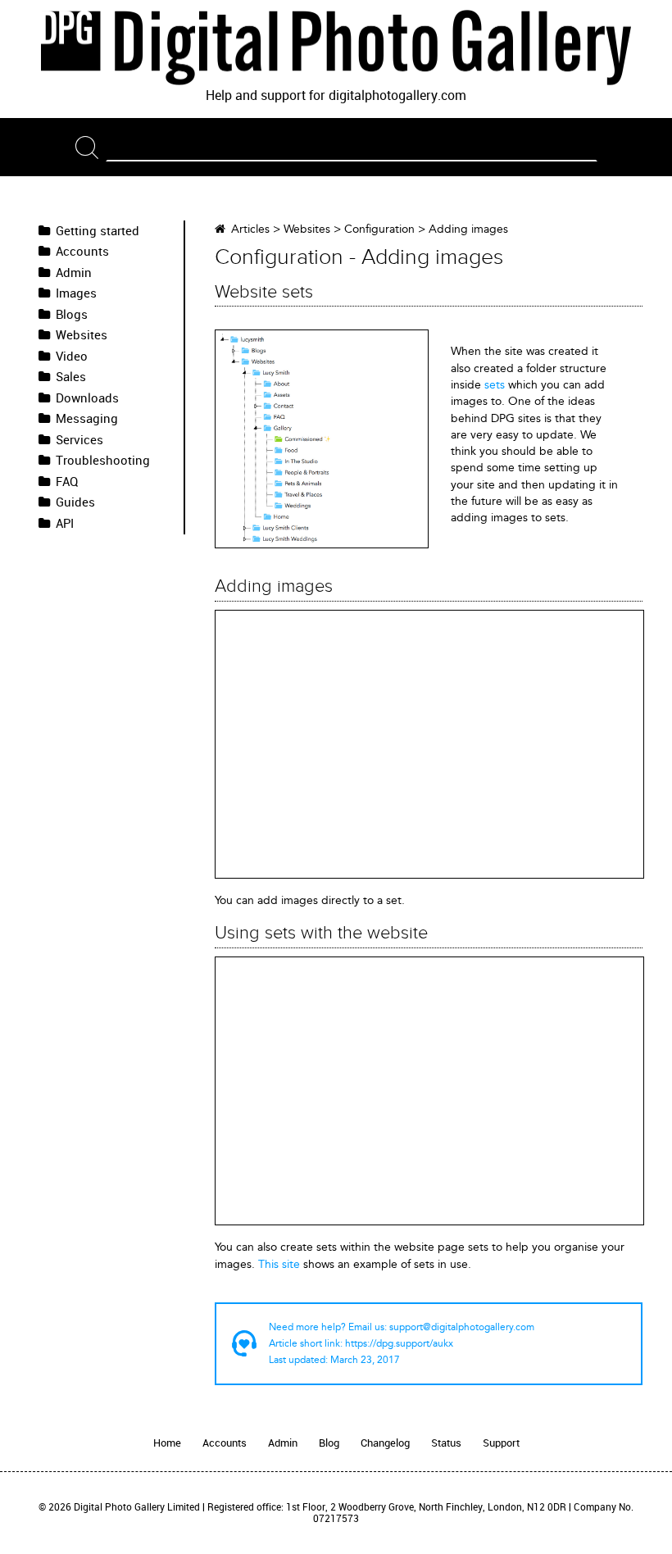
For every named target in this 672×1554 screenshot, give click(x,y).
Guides (75, 502)
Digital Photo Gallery (336, 47)
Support (501, 1443)
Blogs (72, 314)
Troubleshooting (103, 460)
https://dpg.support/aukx (399, 1343)
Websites (81, 335)
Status (446, 1443)
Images (76, 293)
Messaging (87, 418)
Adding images (468, 229)
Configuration (379, 229)
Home (167, 1443)
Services (79, 440)
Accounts (82, 251)
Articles (250, 229)
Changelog (385, 1443)
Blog (329, 1443)
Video (72, 356)
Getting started (97, 231)
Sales (71, 377)
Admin (74, 273)
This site (279, 1264)
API (65, 523)
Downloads (87, 398)
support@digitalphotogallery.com (461, 1327)
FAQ (67, 482)
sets (494, 385)
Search (90, 147)
